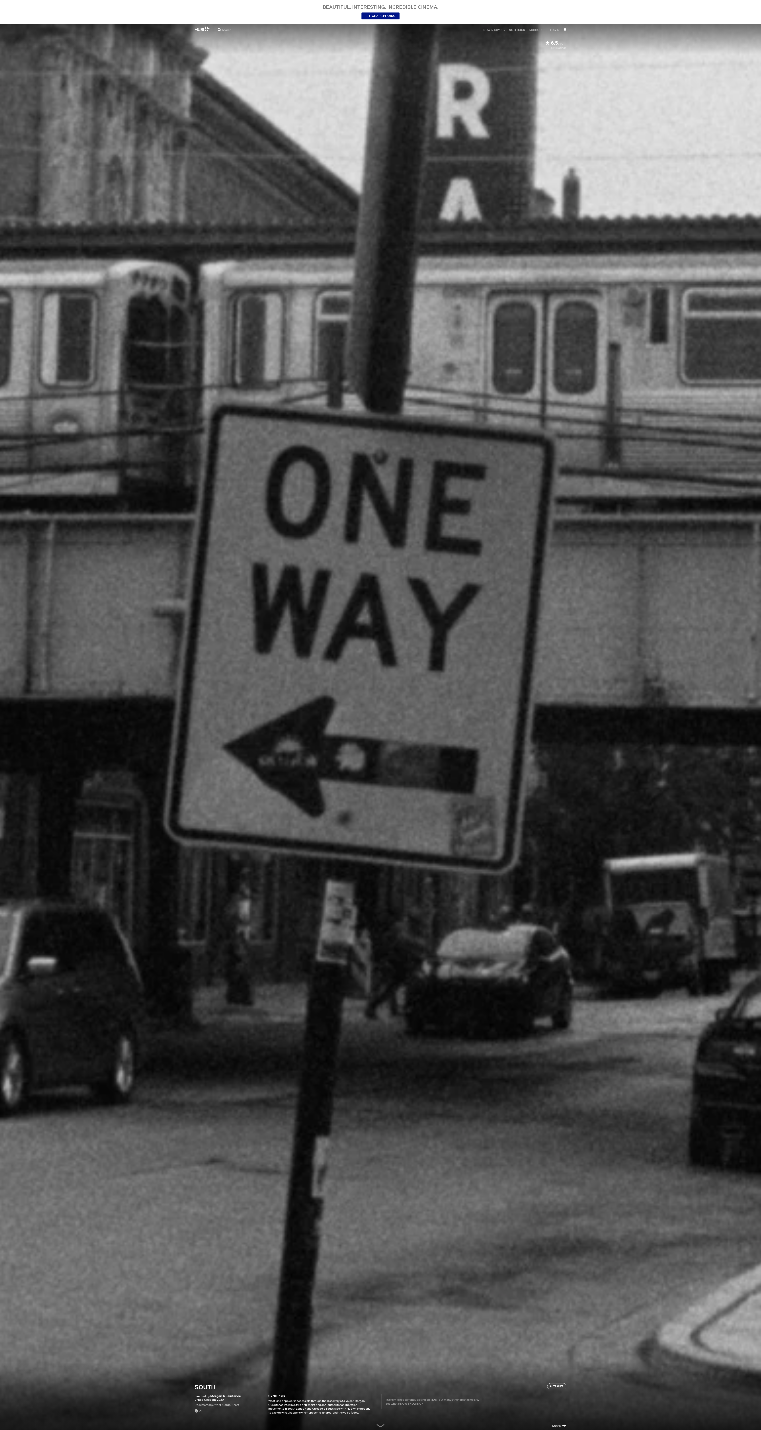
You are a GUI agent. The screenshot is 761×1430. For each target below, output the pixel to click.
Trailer (558, 1386)
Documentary (203, 1405)
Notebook (517, 29)
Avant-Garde (221, 1405)
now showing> (411, 1403)
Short (235, 1405)
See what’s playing (380, 16)
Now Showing (494, 29)
